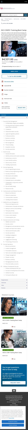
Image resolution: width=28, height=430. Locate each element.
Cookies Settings (13, 425)
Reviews (3, 288)
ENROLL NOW (14, 71)
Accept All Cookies (12, 421)
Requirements (4, 280)
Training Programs (8, 19)
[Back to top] (14, 396)
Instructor (3, 282)
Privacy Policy (11, 418)
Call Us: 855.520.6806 (7, 23)
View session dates (9, 81)
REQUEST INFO (21, 107)
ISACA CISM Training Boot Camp (12, 352)
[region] (13, 417)
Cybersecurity (16, 19)
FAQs (2, 285)
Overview (3, 115)
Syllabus (3, 117)
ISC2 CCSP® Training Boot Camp (12, 320)
